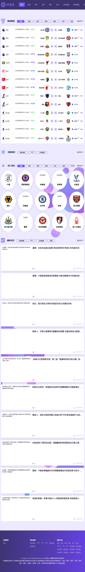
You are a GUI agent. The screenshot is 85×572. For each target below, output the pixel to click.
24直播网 (51, 558)
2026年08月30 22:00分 (22, 62)
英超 (29, 5)
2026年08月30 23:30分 (22, 54)
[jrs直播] (8, 4)
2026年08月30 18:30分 (22, 112)
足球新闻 (59, 549)
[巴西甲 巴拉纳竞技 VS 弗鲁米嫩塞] (81, 62)
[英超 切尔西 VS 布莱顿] (81, 30)
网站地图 (32, 543)
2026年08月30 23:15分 (22, 103)
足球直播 (66, 5)
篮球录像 (78, 549)
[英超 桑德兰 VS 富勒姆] (81, 46)
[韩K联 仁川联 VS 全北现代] (81, 112)
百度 (4, 543)
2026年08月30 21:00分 (22, 29)
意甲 (43, 5)
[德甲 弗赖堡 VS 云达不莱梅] (81, 79)
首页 (21, 5)
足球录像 (71, 549)
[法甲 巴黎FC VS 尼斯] (81, 96)
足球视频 (71, 552)
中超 (71, 21)
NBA (32, 152)
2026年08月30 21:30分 (22, 79)
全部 (20, 21)
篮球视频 (78, 552)
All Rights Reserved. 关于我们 (40, 558)
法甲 (57, 5)
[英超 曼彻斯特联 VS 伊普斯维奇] (81, 54)
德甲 (50, 5)
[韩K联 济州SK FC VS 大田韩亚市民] (81, 138)
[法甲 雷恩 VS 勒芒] (81, 104)
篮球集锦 (65, 552)
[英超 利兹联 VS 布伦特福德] (81, 38)
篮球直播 (76, 5)
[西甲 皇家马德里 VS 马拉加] (81, 71)
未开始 (32, 54)
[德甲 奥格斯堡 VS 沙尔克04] (81, 87)
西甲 (36, 5)
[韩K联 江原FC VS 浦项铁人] (81, 129)
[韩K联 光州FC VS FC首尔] (81, 121)
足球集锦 (59, 552)
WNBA (73, 165)
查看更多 (79, 21)
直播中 (32, 29)
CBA (42, 543)
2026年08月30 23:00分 (22, 71)
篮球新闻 (65, 549)
